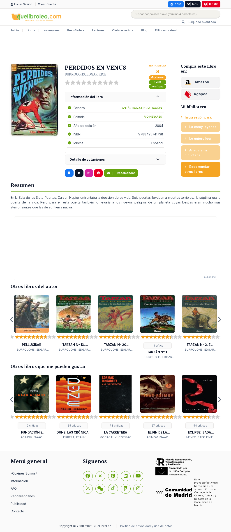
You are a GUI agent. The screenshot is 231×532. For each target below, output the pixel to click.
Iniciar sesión (23, 4)
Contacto (17, 511)
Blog (144, 30)
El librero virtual (165, 30)
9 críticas (32, 425)
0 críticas (157, 86)
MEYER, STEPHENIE (199, 437)
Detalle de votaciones (87, 159)
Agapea (201, 94)
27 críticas (158, 425)
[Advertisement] (115, 50)
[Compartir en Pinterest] (98, 173)
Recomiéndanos (23, 496)
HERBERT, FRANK (73, 437)
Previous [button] (11, 319)
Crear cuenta (47, 4)
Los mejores (51, 30)
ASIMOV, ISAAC (31, 437)
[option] (32, 323)
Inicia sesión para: (198, 117)
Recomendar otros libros (197, 169)
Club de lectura (123, 30)
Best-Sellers (75, 30)
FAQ (14, 488)
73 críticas (116, 425)
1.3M (178, 4)
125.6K (213, 4)
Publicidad (18, 504)
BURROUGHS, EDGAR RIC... (31, 350)
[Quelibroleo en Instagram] (89, 173)
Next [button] (219, 319)
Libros (30, 30)
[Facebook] (88, 476)
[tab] (115, 97)
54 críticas (200, 425)
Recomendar (125, 173)
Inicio (15, 30)
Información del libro (86, 97)
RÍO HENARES (153, 116)
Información (19, 481)
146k (195, 4)
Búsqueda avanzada (201, 22)
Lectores (98, 30)
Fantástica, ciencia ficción (141, 108)
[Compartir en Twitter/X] (79, 173)
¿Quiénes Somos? (24, 473)
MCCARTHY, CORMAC (116, 437)
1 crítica (158, 345)
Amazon (201, 82)
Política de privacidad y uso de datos (146, 526)
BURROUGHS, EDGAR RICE (85, 74)
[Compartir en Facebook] (69, 173)
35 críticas (74, 425)
